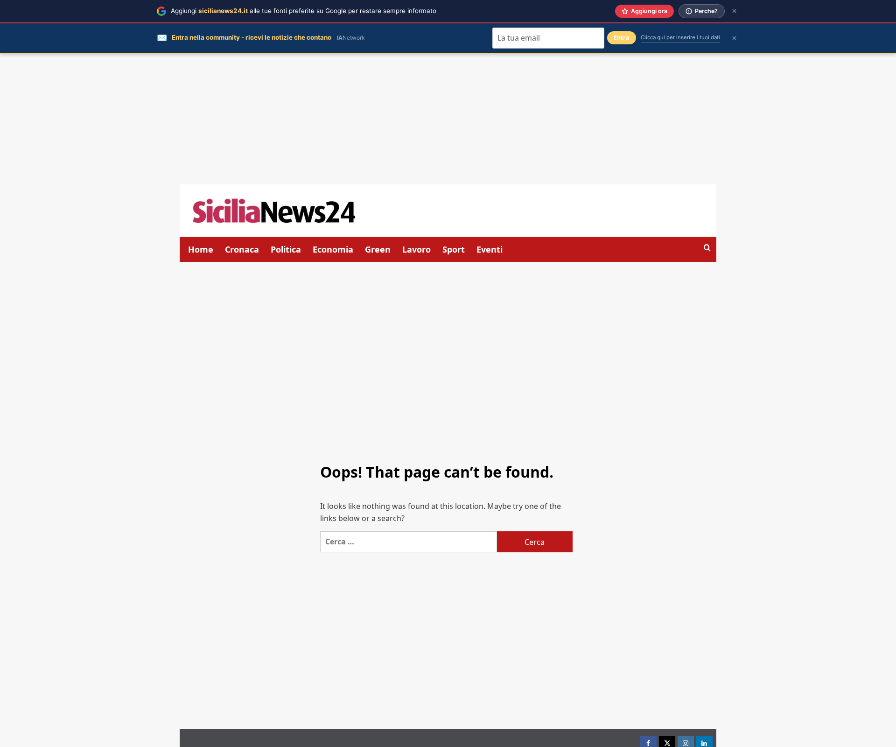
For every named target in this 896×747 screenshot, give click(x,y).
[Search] (707, 248)
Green (378, 249)
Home (200, 249)
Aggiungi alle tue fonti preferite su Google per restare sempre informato (303, 10)
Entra (622, 38)
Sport (453, 249)
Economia (333, 249)
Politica (286, 249)
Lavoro (416, 249)
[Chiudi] (734, 11)
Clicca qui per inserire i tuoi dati (680, 37)
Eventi (489, 249)
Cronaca (242, 249)
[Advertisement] (448, 119)
